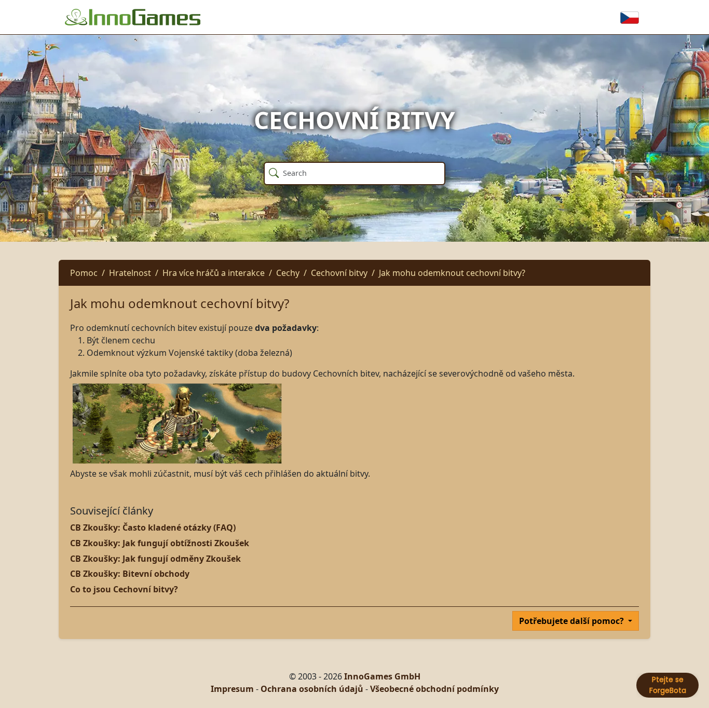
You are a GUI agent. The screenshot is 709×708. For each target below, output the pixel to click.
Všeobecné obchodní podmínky (434, 689)
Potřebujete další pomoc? (572, 621)
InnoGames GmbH (382, 676)
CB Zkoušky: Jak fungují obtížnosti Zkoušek (159, 543)
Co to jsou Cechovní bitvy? (124, 589)
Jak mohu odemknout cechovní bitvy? (452, 273)
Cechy (287, 273)
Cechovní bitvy (339, 273)
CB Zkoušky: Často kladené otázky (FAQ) (153, 527)
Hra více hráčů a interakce (213, 273)
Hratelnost (130, 273)
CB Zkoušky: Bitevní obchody (129, 573)
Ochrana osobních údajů (312, 689)
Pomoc (84, 273)
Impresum (232, 689)
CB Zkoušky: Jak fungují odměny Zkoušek (155, 558)
